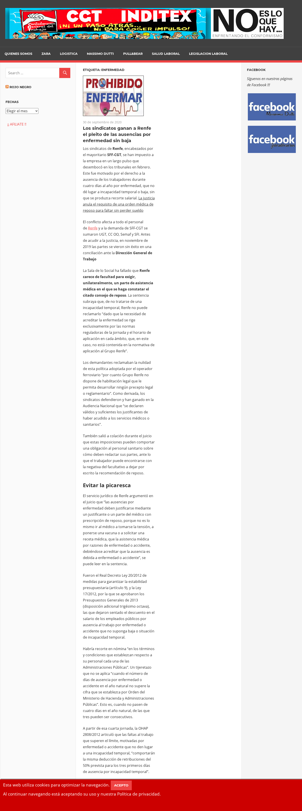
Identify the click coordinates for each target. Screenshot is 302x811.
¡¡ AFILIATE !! (16, 124)
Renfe (92, 228)
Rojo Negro (20, 87)
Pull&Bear (133, 54)
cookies (42, 785)
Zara (46, 54)
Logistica (69, 54)
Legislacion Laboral (208, 54)
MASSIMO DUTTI (100, 54)
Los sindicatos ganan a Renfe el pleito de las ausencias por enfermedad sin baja (117, 134)
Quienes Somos (18, 54)
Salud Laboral (166, 54)
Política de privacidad (138, 794)
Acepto (121, 785)
